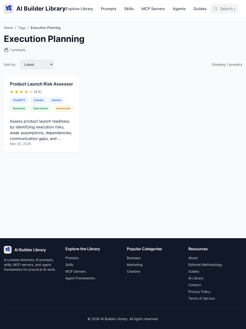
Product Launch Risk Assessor (41, 83)
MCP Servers (153, 8)
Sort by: (10, 64)
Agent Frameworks (80, 278)
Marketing (135, 265)
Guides (200, 8)
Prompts (109, 8)
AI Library (195, 278)
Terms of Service (201, 298)
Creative (133, 271)
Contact (194, 285)
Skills (129, 8)
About (193, 258)
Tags (22, 28)
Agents (179, 8)
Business (134, 258)
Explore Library (79, 8)
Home (8, 28)
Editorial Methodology (205, 265)
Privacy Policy (199, 292)
